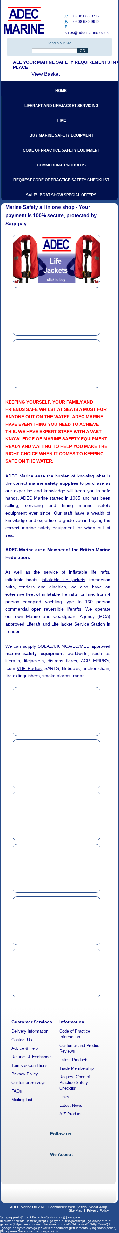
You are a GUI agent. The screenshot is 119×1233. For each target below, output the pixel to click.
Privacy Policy (24, 1074)
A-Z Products (71, 1114)
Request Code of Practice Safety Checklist (74, 1082)
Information (71, 1021)
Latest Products (74, 1059)
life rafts (100, 571)
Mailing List (21, 1099)
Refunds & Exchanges (32, 1057)
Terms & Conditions (29, 1065)
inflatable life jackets (63, 579)
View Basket (45, 74)
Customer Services (31, 1021)
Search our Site (59, 43)
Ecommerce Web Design (67, 1207)
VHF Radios (29, 668)
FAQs (16, 1091)
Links (64, 1096)
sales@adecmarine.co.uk (87, 32)
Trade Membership (76, 1068)
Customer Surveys (28, 1082)
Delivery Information (29, 1031)
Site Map (75, 1210)
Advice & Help (24, 1048)
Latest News (70, 1105)
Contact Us (21, 1039)
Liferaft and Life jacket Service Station (65, 623)
